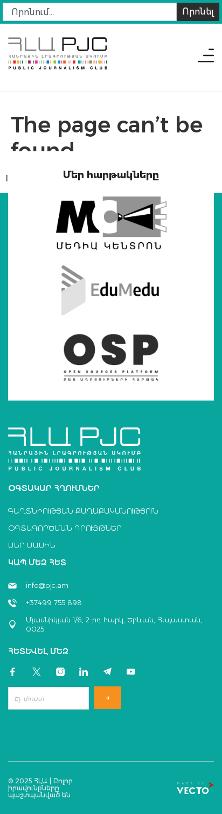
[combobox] (90, 12)
